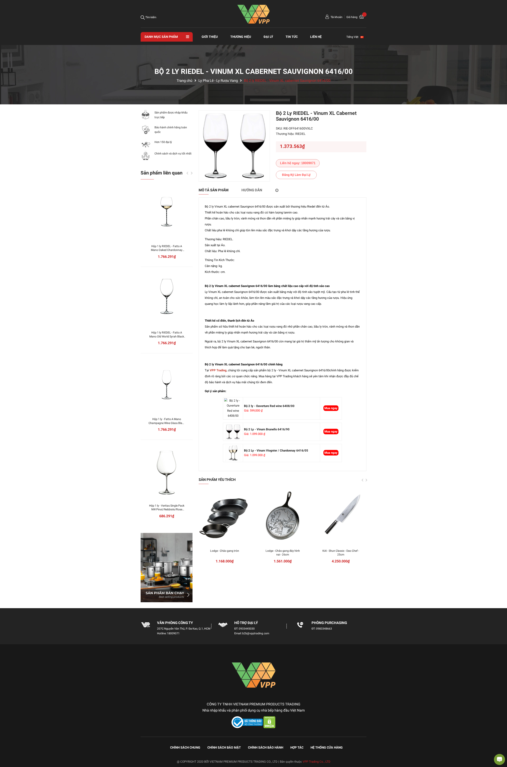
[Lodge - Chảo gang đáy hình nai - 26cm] (283, 516)
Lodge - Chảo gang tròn (224, 550)
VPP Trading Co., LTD (316, 761)
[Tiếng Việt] (363, 36)
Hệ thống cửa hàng (327, 747)
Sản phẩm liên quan (161, 173)
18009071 (173, 633)
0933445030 (247, 628)
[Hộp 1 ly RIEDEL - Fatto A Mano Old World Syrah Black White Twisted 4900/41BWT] (167, 298)
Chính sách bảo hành (265, 747)
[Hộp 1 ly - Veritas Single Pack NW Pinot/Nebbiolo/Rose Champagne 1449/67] (167, 471)
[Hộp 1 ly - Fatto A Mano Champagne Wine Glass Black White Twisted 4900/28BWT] (167, 384)
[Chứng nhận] (248, 722)
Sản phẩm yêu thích (217, 479)
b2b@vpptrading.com (255, 633)
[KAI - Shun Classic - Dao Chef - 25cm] (341, 516)
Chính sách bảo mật (224, 747)
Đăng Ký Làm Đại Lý (296, 175)
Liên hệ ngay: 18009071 (297, 163)
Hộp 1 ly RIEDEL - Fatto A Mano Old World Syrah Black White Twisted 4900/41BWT (166, 336)
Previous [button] (362, 480)
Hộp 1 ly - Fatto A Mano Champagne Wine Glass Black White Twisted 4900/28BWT (167, 422)
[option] (234, 146)
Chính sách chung (185, 747)
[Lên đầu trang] (7, 748)
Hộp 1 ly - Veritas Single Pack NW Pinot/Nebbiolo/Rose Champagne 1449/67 (166, 509)
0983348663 (324, 628)
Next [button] (366, 480)
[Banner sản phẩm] (167, 567)
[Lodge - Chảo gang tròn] (225, 516)
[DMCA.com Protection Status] (269, 722)
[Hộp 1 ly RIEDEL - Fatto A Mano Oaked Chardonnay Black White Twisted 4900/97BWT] (167, 211)
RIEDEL (300, 134)
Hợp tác (296, 747)
